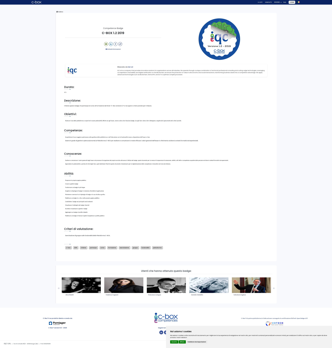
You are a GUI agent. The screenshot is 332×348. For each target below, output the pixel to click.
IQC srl (130, 67)
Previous (59, 288)
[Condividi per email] (106, 44)
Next (274, 288)
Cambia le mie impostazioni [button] (197, 342)
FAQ (284, 2)
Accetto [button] (174, 342)
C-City (260, 2)
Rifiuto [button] (182, 342)
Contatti (268, 2)
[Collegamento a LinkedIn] (161, 332)
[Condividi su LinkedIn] (111, 44)
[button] (299, 2)
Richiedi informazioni (114, 49)
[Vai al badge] (219, 39)
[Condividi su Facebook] (115, 44)
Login (292, 2)
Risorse (277, 2)
